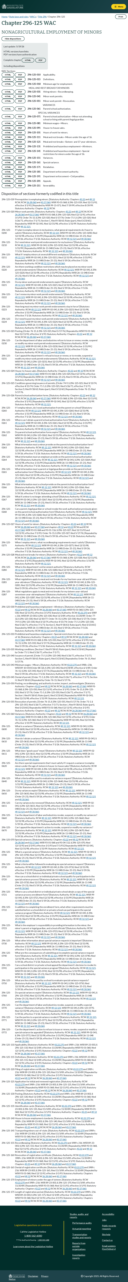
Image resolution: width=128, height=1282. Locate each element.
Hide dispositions (13, 38)
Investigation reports (78, 1256)
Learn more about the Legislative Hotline (33, 1246)
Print (120, 16)
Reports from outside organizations (79, 1246)
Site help (106, 1234)
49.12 (92, 199)
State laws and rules (18, 16)
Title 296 (42, 16)
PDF (40, 60)
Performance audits (82, 1223)
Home (5, 16)
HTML (28, 60)
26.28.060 (31, 202)
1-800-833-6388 (43, 1240)
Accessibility (108, 1214)
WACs (33, 16)
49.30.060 (86, 238)
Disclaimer (33, 1276)
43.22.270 (82, 612)
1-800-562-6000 (33, 1235)
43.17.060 (45, 202)
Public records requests (109, 1227)
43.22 (82, 199)
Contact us (107, 1240)
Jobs (104, 1220)
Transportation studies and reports (81, 1236)
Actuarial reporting (81, 1228)
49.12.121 (25, 226)
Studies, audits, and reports (79, 1216)
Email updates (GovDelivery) (109, 1247)
